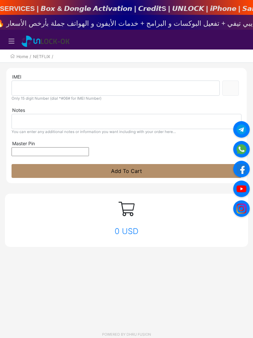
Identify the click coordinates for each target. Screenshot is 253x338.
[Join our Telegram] (241, 129)
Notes (18, 110)
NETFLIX (41, 56)
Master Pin (23, 143)
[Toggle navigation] (11, 41)
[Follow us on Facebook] (241, 169)
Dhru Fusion (138, 334)
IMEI (16, 77)
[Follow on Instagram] (241, 208)
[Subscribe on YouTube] (241, 189)
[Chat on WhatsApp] (241, 149)
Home (22, 56)
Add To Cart (126, 171)
